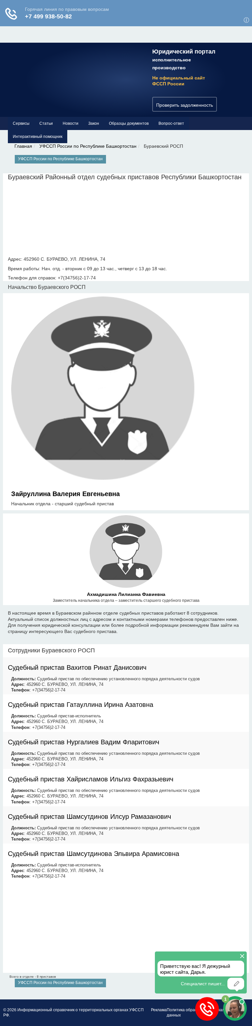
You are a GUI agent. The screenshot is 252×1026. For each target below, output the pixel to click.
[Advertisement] (126, 927)
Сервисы (21, 123)
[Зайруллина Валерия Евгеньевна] (103, 389)
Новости (70, 123)
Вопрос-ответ (171, 123)
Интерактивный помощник (37, 136)
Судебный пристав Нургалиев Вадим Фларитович (83, 742)
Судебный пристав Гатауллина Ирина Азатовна (80, 704)
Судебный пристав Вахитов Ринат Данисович (77, 667)
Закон (93, 123)
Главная (23, 146)
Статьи (46, 123)
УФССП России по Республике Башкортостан (87, 146)
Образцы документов (129, 123)
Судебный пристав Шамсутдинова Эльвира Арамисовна (93, 853)
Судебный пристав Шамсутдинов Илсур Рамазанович (89, 816)
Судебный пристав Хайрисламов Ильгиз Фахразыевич (90, 779)
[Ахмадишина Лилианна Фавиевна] (126, 553)
